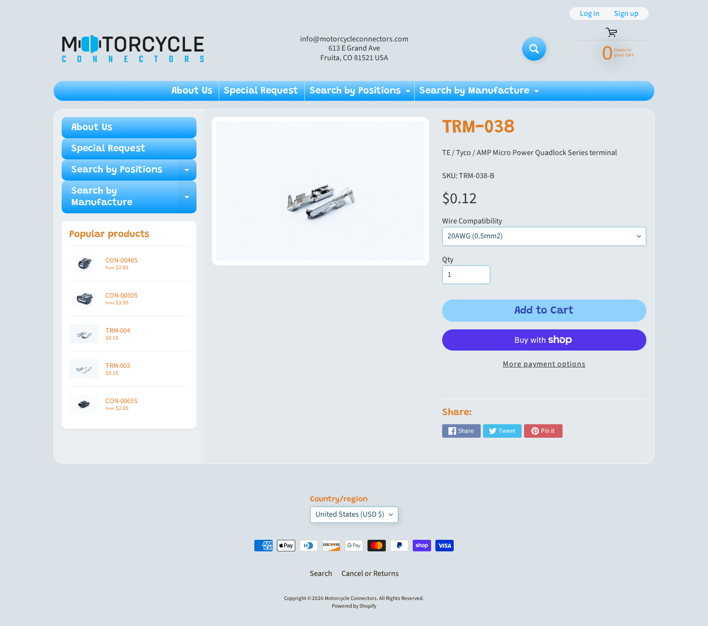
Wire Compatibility (472, 221)
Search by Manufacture (480, 93)
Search (321, 573)
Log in (590, 13)
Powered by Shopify (354, 606)
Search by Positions (361, 93)
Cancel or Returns (370, 573)
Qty (447, 259)
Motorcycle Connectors (351, 598)
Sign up (626, 13)
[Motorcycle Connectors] (132, 48)
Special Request (261, 91)
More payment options (544, 364)
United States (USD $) (349, 514)
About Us (191, 91)
